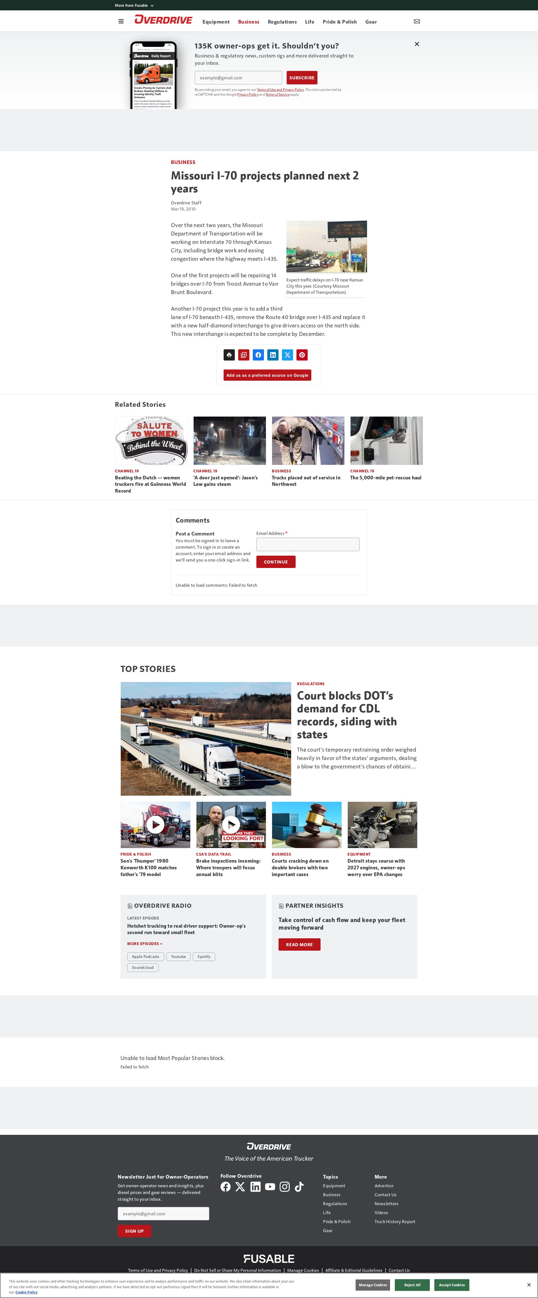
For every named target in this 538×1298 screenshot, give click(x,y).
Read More (299, 944)
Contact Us (399, 1270)
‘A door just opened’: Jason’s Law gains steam (225, 481)
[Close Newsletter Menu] (416, 43)
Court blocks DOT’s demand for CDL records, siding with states (347, 715)
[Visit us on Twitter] (240, 1186)
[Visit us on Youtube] (270, 1186)
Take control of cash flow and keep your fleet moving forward (342, 924)
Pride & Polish (135, 854)
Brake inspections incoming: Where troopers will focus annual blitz (228, 867)
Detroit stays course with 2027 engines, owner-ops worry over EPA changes (376, 867)
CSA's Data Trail (213, 854)
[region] (269, 1285)
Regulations (311, 683)
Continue (276, 562)
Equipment (359, 854)
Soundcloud (143, 967)
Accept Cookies (452, 1285)
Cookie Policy (26, 1292)
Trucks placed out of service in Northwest (306, 481)
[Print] (229, 355)
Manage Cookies (303, 1270)
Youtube (178, 956)
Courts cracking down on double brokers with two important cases (300, 867)
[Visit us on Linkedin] (256, 1186)
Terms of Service (278, 94)
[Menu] (121, 21)
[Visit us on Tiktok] (299, 1186)
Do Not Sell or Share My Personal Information (237, 1270)
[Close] (529, 1285)
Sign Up (134, 1231)
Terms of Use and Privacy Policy (280, 89)
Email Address (272, 533)
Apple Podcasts (145, 956)
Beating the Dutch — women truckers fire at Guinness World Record (150, 484)
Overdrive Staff (186, 202)
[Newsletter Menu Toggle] (417, 21)
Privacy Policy (248, 94)
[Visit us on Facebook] (226, 1186)
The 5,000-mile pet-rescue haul (386, 478)
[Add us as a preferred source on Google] (243, 355)
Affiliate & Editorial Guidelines (353, 1270)
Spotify (204, 956)
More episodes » (145, 943)
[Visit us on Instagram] (285, 1186)
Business (183, 162)
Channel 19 (127, 470)
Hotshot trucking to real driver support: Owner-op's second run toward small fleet (186, 929)
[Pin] (302, 355)
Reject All (412, 1285)
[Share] (258, 355)
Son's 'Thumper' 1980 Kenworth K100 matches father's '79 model (148, 867)
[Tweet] (287, 355)
